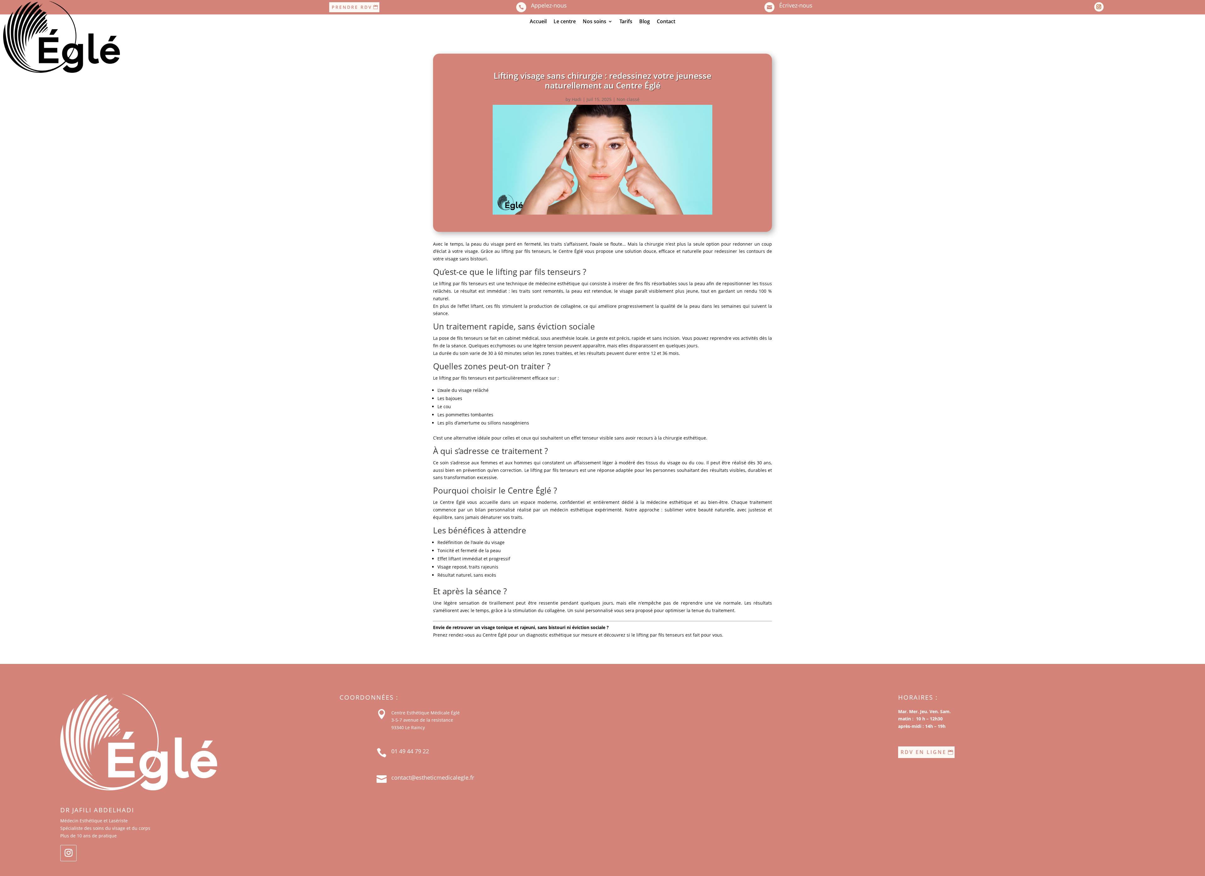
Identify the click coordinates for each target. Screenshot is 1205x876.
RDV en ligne (923, 752)
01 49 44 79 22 (410, 751)
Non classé (628, 99)
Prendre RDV (352, 7)
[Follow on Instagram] (1099, 7)
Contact (666, 22)
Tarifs (625, 22)
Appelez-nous (549, 5)
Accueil (538, 22)
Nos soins (594, 22)
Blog (644, 22)
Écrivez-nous (795, 5)
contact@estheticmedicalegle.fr (432, 777)
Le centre (565, 22)
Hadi (576, 99)
